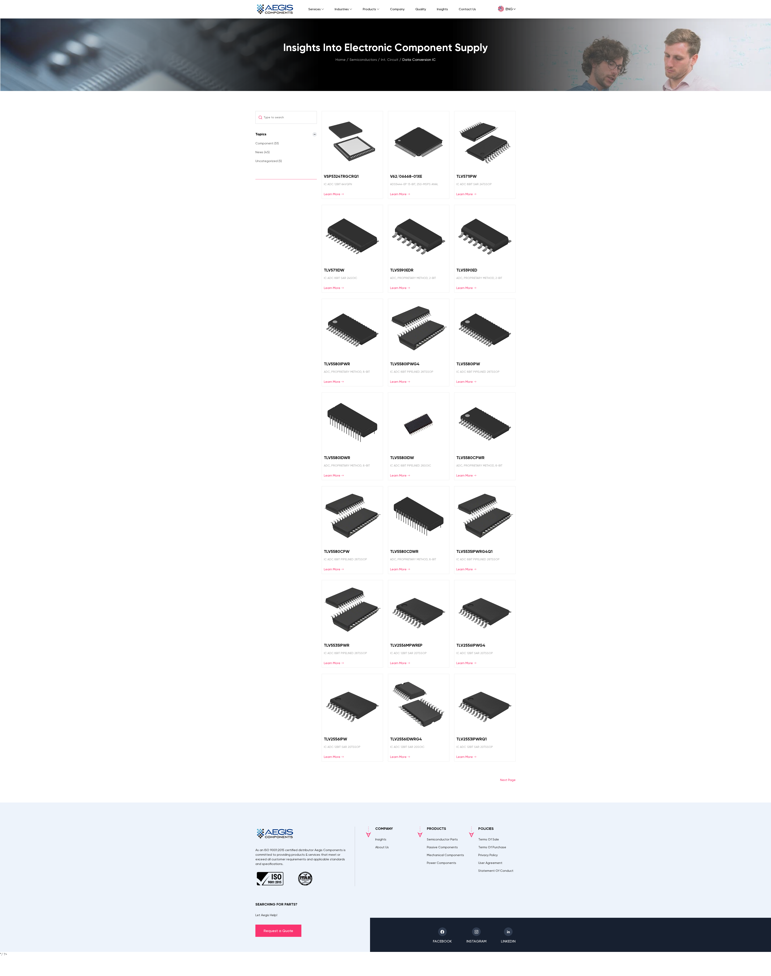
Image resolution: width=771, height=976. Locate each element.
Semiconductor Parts (442, 839)
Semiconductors (363, 59)
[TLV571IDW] (352, 248)
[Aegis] (275, 9)
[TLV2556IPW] (352, 717)
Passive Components (442, 847)
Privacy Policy (488, 855)
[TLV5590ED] (484, 248)
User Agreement (490, 863)
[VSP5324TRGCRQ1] (352, 155)
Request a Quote (278, 931)
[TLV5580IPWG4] (418, 342)
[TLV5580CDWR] (418, 530)
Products (369, 9)
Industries (342, 9)
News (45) (262, 152)
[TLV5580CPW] (352, 530)
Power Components (441, 863)
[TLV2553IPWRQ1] (484, 717)
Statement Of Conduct (495, 871)
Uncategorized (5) (268, 161)
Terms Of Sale (488, 839)
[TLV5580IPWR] (352, 342)
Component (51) (267, 143)
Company (397, 9)
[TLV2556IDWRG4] (418, 717)
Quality (420, 9)
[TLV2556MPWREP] (418, 624)
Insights (442, 9)
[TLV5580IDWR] (352, 436)
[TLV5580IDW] (418, 436)
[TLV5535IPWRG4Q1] (484, 530)
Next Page (508, 780)
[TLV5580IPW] (484, 342)
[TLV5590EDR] (418, 248)
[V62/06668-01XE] (418, 155)
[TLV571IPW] (484, 155)
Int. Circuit (389, 59)
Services (314, 9)
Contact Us (467, 9)
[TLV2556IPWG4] (484, 624)
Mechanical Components (445, 855)
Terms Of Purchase (492, 847)
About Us (382, 847)
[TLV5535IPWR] (352, 624)
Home (341, 59)
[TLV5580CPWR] (484, 436)
